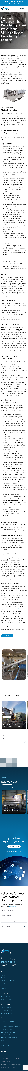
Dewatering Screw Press (18, 608)
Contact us (6, 635)
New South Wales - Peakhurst (9, 1035)
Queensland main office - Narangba (11, 1026)
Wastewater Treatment (7, 1010)
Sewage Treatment (6, 1013)
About (3, 975)
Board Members (5, 978)
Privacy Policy (5, 1058)
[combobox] (2, 926)
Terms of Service (15, 1058)
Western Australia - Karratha (9, 1024)
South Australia (5, 1045)
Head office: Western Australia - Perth (11, 1021)
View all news (7, 786)
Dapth (14, 1067)
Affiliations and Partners (8, 980)
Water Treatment (6, 1007)
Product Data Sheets (7, 997)
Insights (3, 988)
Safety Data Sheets (6, 999)
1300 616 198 (15, 3)
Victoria (3, 1040)
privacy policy (12, 906)
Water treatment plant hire (14, 1)
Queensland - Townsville (7, 1029)
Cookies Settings (5, 1061)
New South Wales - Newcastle (9, 1037)
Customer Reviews (6, 986)
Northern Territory (6, 1043)
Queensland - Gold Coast (8, 1032)
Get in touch (13, 846)
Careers (3, 983)
